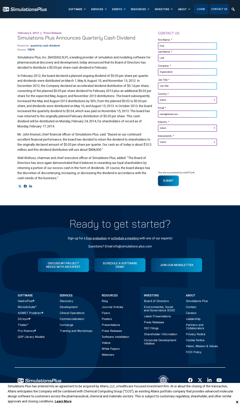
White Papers (111, 348)
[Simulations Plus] (25, 9)
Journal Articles (112, 307)
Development (68, 307)
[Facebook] (25, 186)
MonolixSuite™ (27, 307)
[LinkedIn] (30, 186)
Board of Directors (156, 301)
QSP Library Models (31, 337)
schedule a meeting (125, 238)
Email (162, 108)
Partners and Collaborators (195, 326)
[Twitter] (19, 186)
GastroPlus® (26, 301)
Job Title (164, 79)
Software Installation (115, 337)
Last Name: (165, 51)
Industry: (163, 122)
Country (163, 93)
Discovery (66, 301)
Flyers (106, 313)
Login (201, 9)
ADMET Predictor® (30, 313)
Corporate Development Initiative (160, 341)
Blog (105, 301)
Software (75, 9)
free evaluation (96, 238)
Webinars (108, 354)
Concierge (66, 325)
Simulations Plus (197, 301)
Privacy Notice (195, 334)
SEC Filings (151, 328)
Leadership (193, 319)
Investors (162, 9)
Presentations (111, 325)
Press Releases (112, 331)
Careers (191, 313)
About (182, 9)
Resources (138, 9)
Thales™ (23, 325)
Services (97, 9)
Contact (191, 307)
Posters (107, 319)
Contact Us (219, 9)
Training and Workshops (76, 331)
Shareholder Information (160, 334)
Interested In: (166, 136)
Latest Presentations (157, 316)
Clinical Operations (72, 313)
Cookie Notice (195, 340)
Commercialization (72, 319)
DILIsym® (24, 319)
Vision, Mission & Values (202, 346)
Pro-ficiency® (27, 331)
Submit (168, 180)
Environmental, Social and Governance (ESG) (159, 308)
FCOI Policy (194, 352)
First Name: (165, 39)
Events (117, 9)
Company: (164, 65)
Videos (106, 343)
